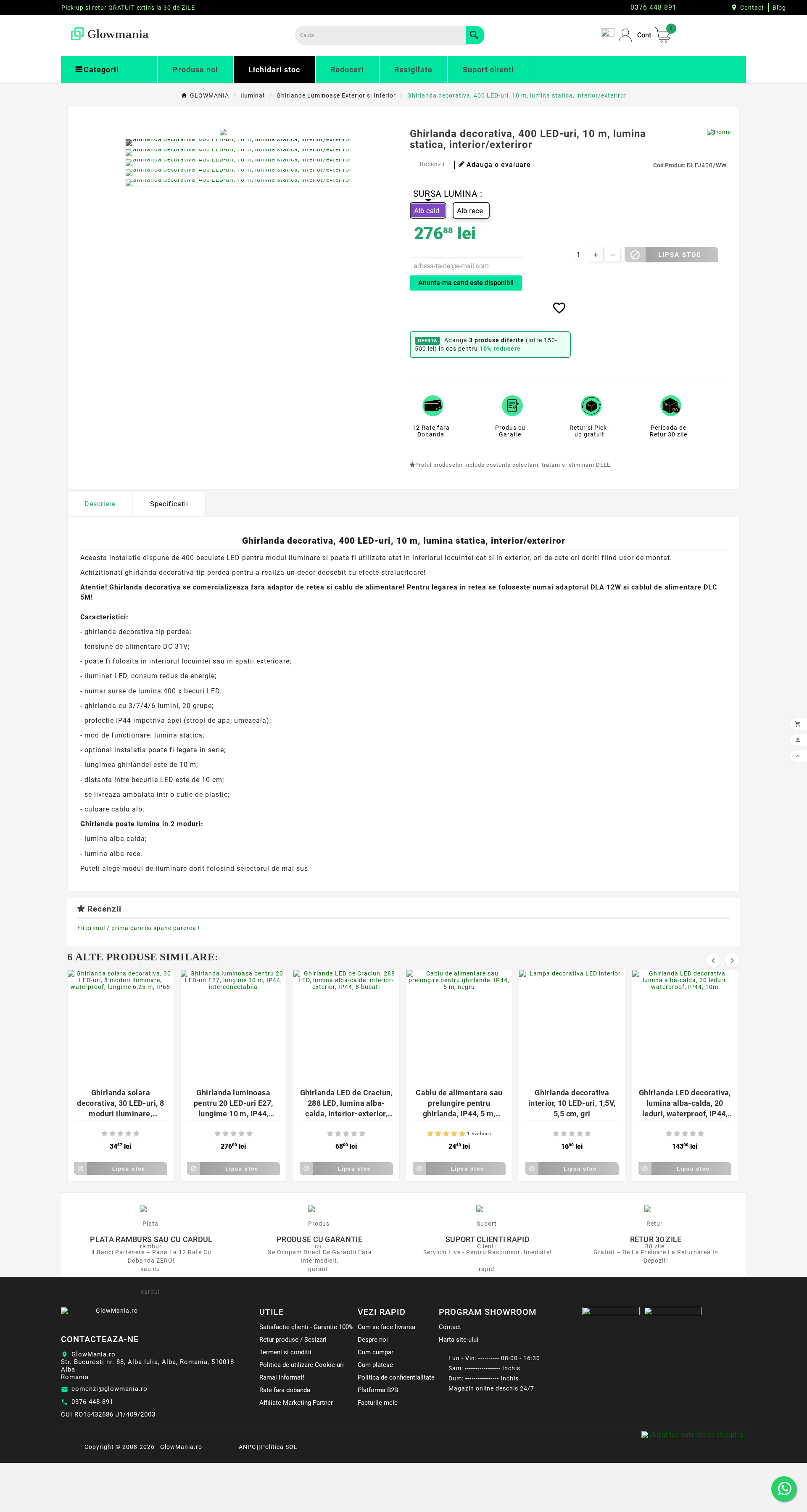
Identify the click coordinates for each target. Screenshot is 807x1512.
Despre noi (373, 1339)
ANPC (247, 1446)
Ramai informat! (281, 1377)
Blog (779, 7)
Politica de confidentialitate (396, 1377)
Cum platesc (375, 1365)
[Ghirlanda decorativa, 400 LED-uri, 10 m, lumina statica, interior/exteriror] (239, 142)
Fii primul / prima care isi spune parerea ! (138, 928)
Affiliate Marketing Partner (296, 1402)
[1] (104, 1134)
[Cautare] (475, 35)
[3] (120, 1134)
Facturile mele (378, 1402)
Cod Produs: (670, 165)
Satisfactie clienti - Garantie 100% (306, 1327)
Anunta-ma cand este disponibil (466, 283)
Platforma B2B (378, 1390)
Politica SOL (279, 1446)
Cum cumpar (375, 1352)
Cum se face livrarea (386, 1327)
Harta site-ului (458, 1339)
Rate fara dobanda (284, 1390)
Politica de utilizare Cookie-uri (301, 1365)
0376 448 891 (92, 1402)
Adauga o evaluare (499, 165)
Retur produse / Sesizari (293, 1339)
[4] (128, 1134)
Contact (752, 7)
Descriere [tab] (100, 504)
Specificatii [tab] (169, 504)
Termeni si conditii (285, 1352)
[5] (136, 1134)
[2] (112, 1134)
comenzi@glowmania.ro (109, 1389)
